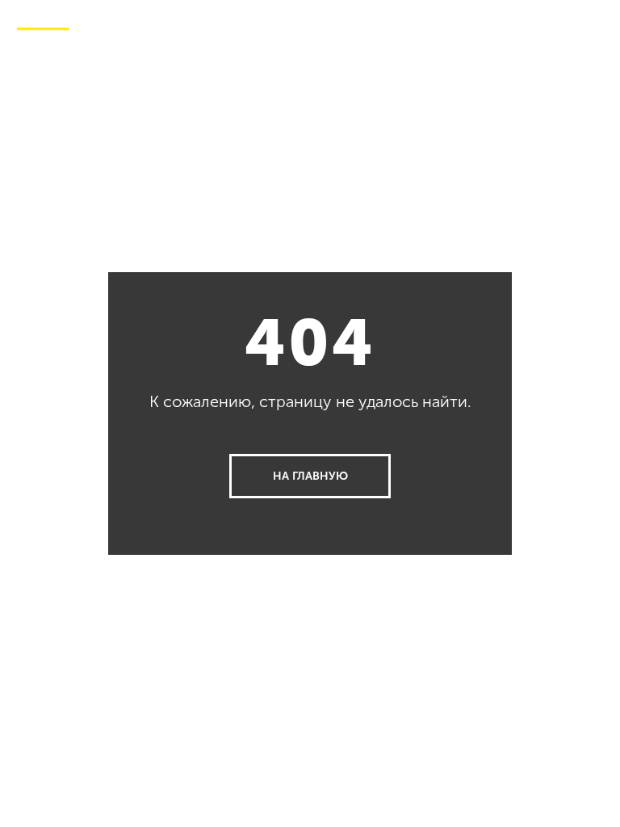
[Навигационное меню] (595, 24)
